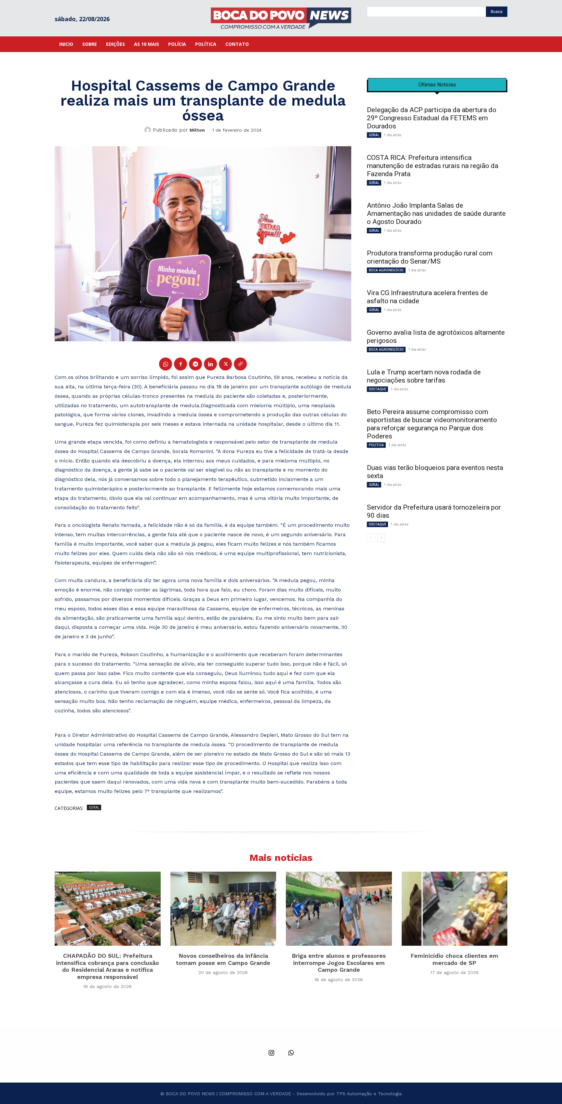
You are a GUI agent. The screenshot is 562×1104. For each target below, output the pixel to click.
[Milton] (148, 130)
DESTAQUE (377, 389)
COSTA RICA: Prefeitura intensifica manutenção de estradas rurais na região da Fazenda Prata (432, 166)
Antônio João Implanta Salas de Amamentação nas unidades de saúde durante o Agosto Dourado (436, 213)
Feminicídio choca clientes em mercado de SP (454, 959)
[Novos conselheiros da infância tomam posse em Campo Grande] (223, 909)
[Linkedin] (210, 363)
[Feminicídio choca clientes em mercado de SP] (455, 909)
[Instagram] (271, 1053)
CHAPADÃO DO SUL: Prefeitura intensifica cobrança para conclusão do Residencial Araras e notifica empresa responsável (107, 966)
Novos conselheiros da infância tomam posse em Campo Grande (223, 959)
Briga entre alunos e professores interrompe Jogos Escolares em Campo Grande (339, 962)
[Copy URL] (240, 363)
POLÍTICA (376, 445)
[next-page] (381, 538)
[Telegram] (195, 363)
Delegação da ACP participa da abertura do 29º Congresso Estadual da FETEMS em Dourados (431, 118)
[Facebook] (180, 363)
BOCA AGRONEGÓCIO (386, 270)
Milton (197, 130)
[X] (225, 363)
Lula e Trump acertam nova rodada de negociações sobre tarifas (424, 376)
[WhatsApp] (165, 363)
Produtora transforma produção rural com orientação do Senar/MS (429, 257)
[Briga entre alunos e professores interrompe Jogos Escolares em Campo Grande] (339, 909)
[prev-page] (371, 538)
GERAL (94, 807)
